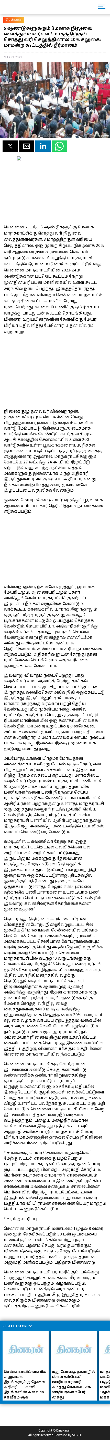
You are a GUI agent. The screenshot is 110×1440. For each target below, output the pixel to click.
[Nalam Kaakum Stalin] (55, 218)
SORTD (77, 1435)
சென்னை (14, 20)
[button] (10, 146)
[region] (42, 371)
